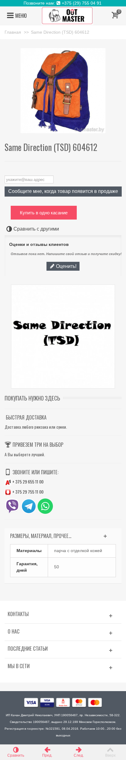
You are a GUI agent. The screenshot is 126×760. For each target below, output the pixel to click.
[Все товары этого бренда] (63, 336)
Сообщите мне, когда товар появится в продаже (63, 191)
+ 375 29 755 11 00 (27, 491)
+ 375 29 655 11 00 (27, 481)
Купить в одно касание (44, 212)
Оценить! (65, 266)
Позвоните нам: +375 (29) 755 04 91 (63, 3)
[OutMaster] (67, 15)
